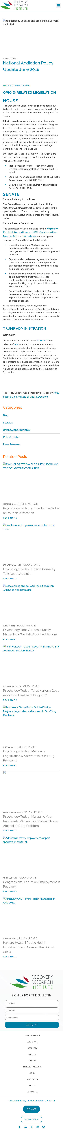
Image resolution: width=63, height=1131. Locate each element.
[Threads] (37, 1127)
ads (16, 344)
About (32, 1085)
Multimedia (32, 1079)
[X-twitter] (31, 1127)
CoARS (32, 1073)
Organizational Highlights (16, 430)
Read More (10, 518)
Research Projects (32, 1067)
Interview (8, 422)
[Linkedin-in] (25, 1127)
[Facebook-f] (19, 1127)
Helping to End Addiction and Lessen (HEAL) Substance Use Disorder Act (30, 232)
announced (42, 340)
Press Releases (11, 444)
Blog (5, 415)
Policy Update (11, 437)
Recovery (32, 1048)
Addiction (32, 1042)
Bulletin (32, 1054)
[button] (58, 5)
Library (32, 1060)
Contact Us (32, 1092)
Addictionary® (32, 1035)
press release (29, 236)
